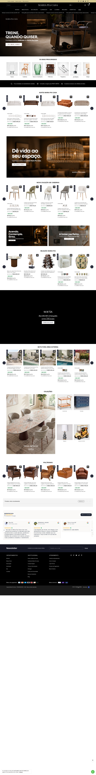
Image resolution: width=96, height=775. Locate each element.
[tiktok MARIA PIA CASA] (85, 1)
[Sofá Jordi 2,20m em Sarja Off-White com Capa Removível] (48, 116)
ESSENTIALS (73, 9)
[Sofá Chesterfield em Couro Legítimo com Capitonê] (35, 116)
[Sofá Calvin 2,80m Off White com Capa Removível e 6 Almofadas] (19, 116)
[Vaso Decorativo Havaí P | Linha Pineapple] (77, 274)
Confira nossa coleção (48, 322)
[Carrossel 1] (48, 157)
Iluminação (8, 566)
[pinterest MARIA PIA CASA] (87, 1)
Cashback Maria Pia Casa (33, 561)
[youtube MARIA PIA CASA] (83, 1)
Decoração (8, 563)
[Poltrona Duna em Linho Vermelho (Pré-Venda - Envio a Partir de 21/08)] (67, 274)
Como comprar (11, 1)
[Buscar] (25, 5)
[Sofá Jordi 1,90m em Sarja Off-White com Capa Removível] (43, 116)
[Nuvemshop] (77, 587)
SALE (79, 9)
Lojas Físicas (52, 563)
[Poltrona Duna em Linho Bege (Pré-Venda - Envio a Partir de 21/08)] (62, 274)
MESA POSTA (25, 9)
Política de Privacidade (33, 571)
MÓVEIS (17, 9)
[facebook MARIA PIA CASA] (81, 1)
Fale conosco (26, 1)
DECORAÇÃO (34, 9)
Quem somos (18, 1)
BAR (51, 9)
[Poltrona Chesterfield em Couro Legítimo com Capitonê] (32, 116)
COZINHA (56, 9)
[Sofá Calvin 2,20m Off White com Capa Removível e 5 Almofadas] (12, 116)
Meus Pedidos (52, 568)
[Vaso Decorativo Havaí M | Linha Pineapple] (87, 274)
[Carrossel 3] (65, 433)
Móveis (8, 558)
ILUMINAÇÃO (43, 9)
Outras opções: (9, 113)
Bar (7, 568)
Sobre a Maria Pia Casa (33, 558)
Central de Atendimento (54, 558)
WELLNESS (64, 9)
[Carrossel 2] (48, 35)
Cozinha (8, 571)
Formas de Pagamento (54, 566)
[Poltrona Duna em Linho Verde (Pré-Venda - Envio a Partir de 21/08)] (65, 274)
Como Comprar (52, 561)
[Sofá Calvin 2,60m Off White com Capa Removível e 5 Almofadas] (17, 116)
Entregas (30, 568)
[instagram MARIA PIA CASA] (78, 1)
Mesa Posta (9, 561)
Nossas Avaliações (32, 574)
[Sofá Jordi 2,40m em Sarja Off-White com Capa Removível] (51, 116)
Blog (29, 576)
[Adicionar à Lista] (20, 97)
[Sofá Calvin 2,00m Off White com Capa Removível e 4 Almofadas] (10, 116)
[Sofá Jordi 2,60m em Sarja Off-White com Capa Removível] (53, 116)
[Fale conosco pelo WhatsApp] (92, 772)
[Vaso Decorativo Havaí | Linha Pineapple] (79, 274)
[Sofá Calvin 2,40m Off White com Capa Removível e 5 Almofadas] (14, 116)
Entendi (21, 772)
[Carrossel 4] (82, 433)
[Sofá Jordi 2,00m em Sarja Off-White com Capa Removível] (46, 116)
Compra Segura (31, 563)
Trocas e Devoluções (32, 566)
